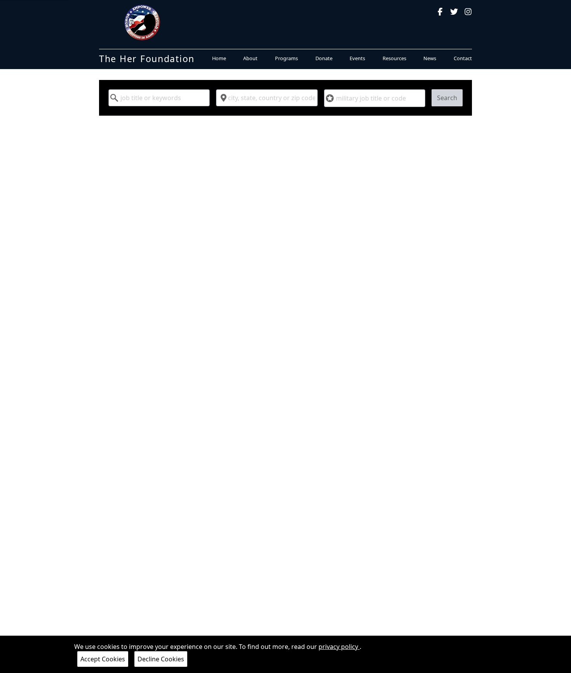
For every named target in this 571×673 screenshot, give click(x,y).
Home (219, 58)
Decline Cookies (161, 659)
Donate (324, 58)
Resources (394, 58)
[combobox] (159, 97)
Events (357, 58)
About (250, 58)
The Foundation (147, 58)
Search (447, 98)
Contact (463, 58)
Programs (286, 58)
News (429, 58)
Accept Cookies (102, 659)
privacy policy (339, 646)
